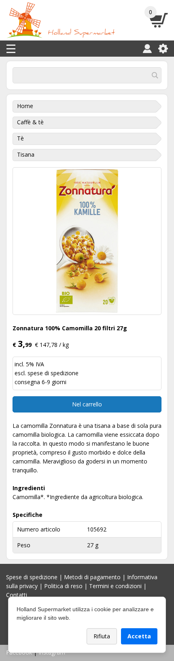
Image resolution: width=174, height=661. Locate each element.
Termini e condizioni (115, 586)
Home (25, 106)
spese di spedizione (53, 373)
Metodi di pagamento (92, 577)
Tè (20, 138)
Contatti (16, 595)
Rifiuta (101, 636)
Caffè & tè (30, 122)
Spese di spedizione (31, 577)
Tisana (25, 154)
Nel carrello (87, 404)
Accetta (139, 636)
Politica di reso (63, 586)
